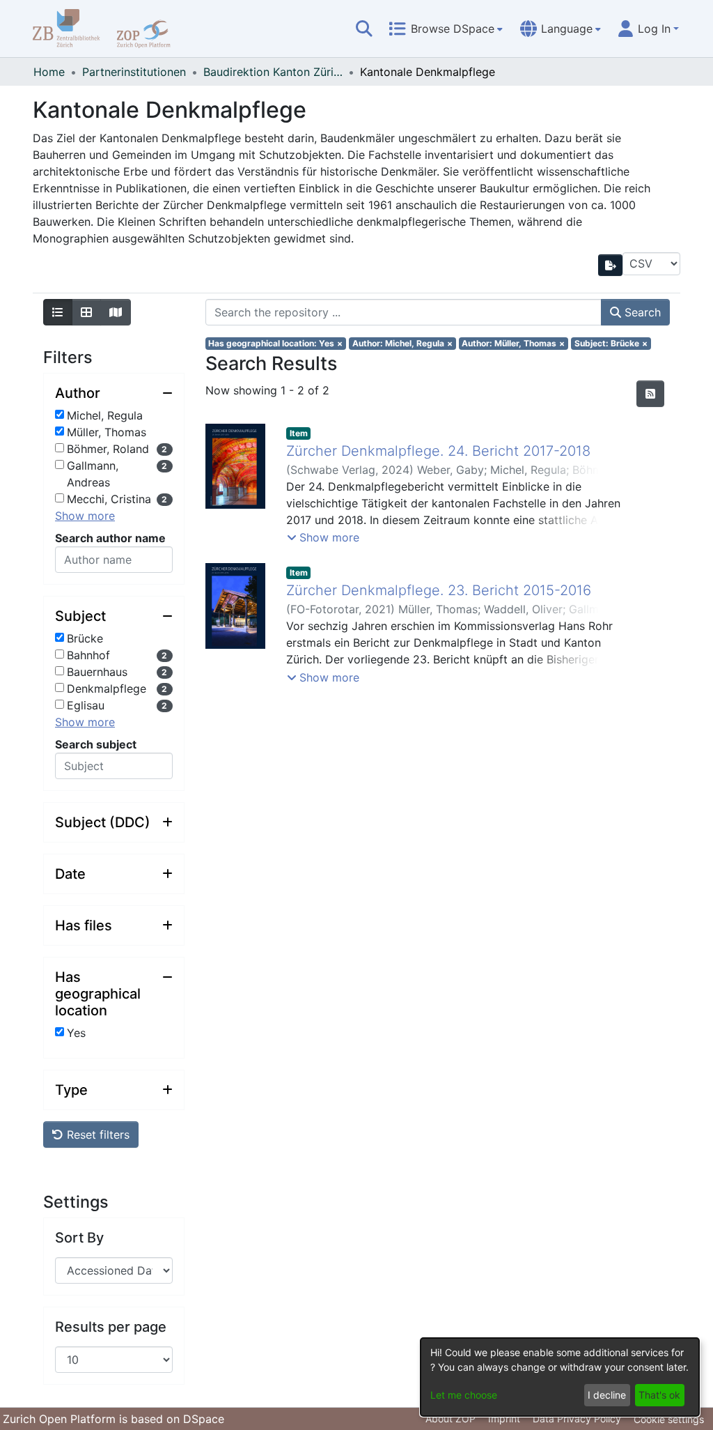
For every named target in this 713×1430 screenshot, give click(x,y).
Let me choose (463, 1395)
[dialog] (560, 1377)
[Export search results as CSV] (610, 265)
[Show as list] (57, 312)
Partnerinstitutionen (134, 72)
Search (641, 312)
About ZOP (450, 1418)
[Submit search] (364, 28)
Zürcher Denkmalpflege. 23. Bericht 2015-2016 (438, 590)
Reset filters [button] (96, 1134)
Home (49, 72)
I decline (607, 1395)
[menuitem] (446, 29)
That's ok (659, 1395)
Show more (85, 516)
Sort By (79, 1237)
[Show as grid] (86, 312)
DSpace (203, 1419)
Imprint (504, 1418)
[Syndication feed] (650, 393)
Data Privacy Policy (577, 1418)
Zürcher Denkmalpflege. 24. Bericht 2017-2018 (438, 451)
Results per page (110, 1326)
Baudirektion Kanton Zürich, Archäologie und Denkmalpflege (273, 72)
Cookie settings (669, 1419)
